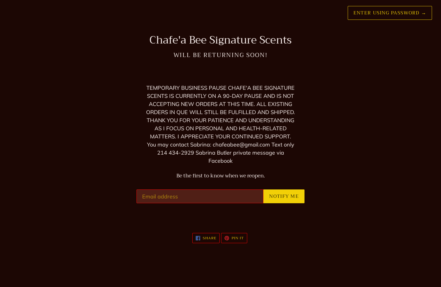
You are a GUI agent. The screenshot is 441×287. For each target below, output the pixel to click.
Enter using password (389, 13)
